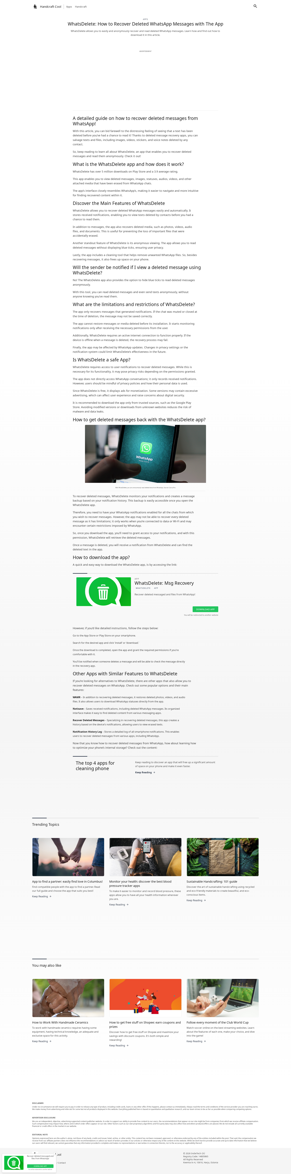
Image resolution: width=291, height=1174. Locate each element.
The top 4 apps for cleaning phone (95, 765)
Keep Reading (143, 772)
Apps (69, 6)
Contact (62, 1162)
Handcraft (81, 6)
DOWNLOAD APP (205, 609)
